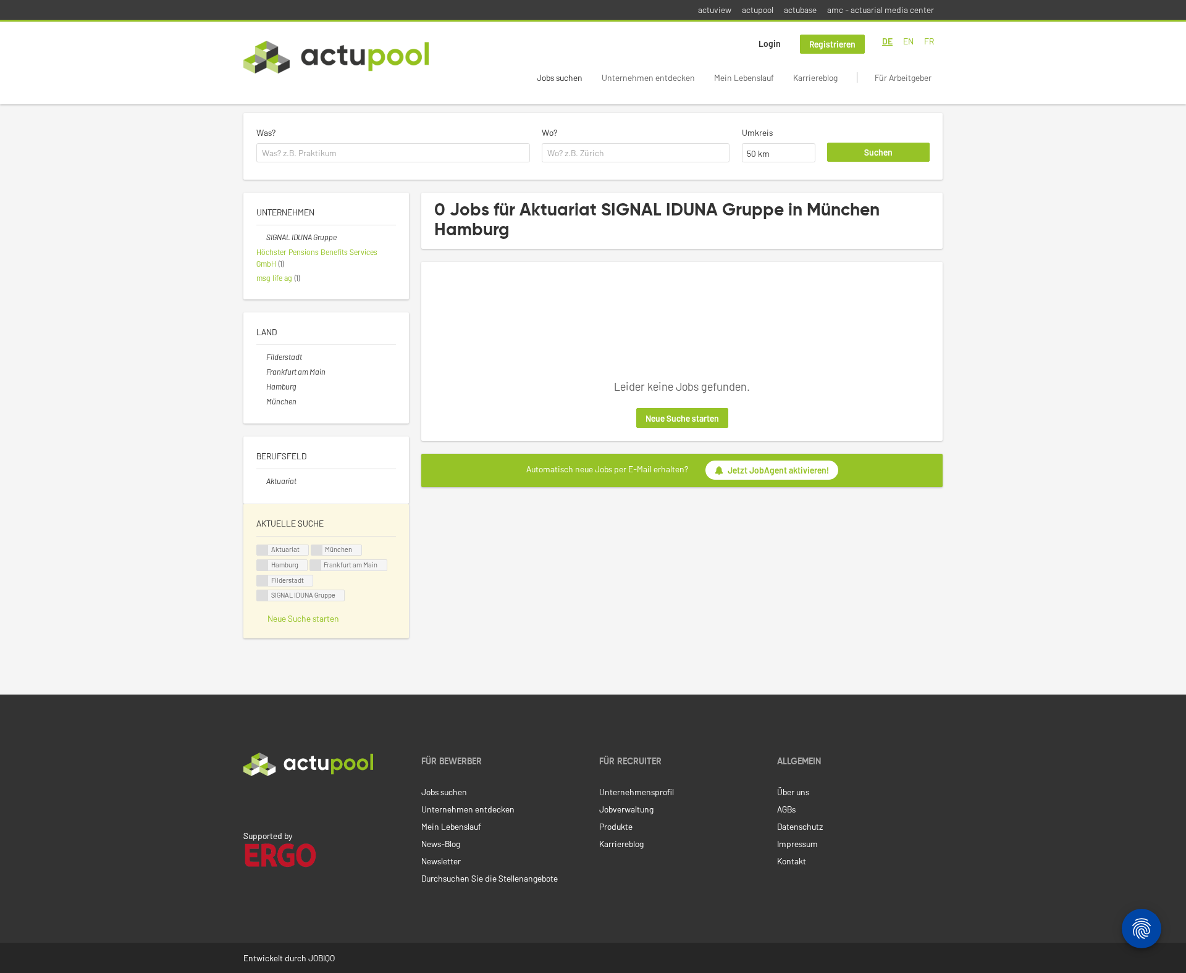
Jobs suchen (559, 77)
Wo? (549, 132)
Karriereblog (815, 77)
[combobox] (393, 153)
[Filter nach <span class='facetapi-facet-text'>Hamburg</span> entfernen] (262, 565)
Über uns (793, 792)
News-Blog (440, 843)
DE (887, 41)
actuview (714, 9)
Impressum (797, 843)
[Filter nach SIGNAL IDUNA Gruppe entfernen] (261, 237)
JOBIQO (321, 958)
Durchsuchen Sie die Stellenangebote (489, 878)
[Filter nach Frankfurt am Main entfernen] (261, 372)
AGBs (786, 809)
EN (908, 41)
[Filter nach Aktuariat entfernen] (261, 481)
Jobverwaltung (626, 809)
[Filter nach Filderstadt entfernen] (261, 357)
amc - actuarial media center (880, 9)
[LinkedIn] (250, 801)
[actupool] (336, 57)
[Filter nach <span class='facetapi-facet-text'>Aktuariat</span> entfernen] (262, 550)
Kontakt (791, 861)
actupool (757, 9)
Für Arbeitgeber (903, 77)
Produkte (616, 826)
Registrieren (832, 44)
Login (770, 43)
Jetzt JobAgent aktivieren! (778, 470)
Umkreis (757, 132)
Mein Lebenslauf (744, 77)
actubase (800, 9)
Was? (265, 132)
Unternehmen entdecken (648, 77)
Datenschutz (800, 826)
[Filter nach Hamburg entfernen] (261, 386)
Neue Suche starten (682, 418)
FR (929, 41)
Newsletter (441, 861)
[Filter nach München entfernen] (261, 401)
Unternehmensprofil (636, 792)
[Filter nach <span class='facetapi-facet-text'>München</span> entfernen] (316, 550)
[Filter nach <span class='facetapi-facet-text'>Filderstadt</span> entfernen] (262, 580)
